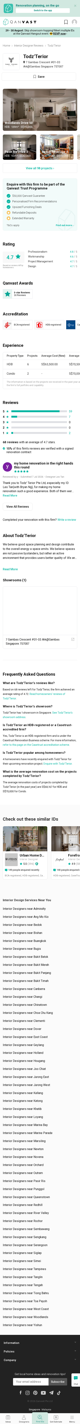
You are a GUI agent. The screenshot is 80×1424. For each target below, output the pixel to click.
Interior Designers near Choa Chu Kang (28, 1013)
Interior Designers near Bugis (22, 949)
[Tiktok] (58, 1392)
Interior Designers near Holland (23, 1053)
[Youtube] (43, 1392)
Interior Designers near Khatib (22, 1109)
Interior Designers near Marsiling (24, 1141)
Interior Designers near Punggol (23, 1189)
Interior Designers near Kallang (23, 1093)
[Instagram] (27, 1392)
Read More (10, 569)
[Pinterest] (35, 1392)
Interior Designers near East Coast (25, 1037)
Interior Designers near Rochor (23, 1221)
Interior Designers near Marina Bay (25, 1125)
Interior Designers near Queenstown (26, 1197)
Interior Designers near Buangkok (24, 941)
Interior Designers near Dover (22, 1029)
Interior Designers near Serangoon (25, 1245)
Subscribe (58, 1381)
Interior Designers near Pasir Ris (24, 1181)
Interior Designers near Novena (23, 1157)
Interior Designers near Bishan (22, 933)
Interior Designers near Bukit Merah (26, 965)
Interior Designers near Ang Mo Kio (26, 917)
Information (11, 1343)
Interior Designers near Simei (22, 1261)
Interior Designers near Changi (22, 997)
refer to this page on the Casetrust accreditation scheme (36, 744)
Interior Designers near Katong (23, 1101)
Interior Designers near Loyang (23, 1117)
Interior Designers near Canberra (24, 989)
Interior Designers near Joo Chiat (24, 1069)
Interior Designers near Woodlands (25, 1317)
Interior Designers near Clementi (24, 1021)
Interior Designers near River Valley (26, 1213)
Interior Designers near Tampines (24, 1269)
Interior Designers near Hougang (24, 1061)
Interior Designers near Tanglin (23, 1277)
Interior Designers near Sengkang (24, 1237)
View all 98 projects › (40, 168)
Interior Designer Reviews (28, 45)
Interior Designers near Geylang (23, 1045)
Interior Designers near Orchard (23, 1165)
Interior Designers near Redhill (22, 1205)
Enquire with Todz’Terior (57, 763)
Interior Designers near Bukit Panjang (27, 973)
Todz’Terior (54, 45)
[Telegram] (51, 1392)
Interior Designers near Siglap (22, 1253)
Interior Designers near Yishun (22, 1325)
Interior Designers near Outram (23, 1173)
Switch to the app (43, 10)
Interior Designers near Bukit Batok (25, 957)
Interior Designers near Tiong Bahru (26, 1293)
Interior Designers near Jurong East (26, 1077)
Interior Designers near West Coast (26, 1309)
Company (10, 1360)
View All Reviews (17, 506)
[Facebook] (21, 1392)
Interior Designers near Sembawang (26, 1229)
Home (6, 45)
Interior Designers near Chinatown (25, 1005)
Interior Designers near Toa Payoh (25, 1301)
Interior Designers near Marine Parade (27, 1133)
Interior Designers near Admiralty (24, 909)
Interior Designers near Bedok (22, 925)
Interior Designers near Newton (23, 1149)
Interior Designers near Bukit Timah (26, 981)
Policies (9, 1351)
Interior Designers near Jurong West (26, 1085)
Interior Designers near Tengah (23, 1285)
